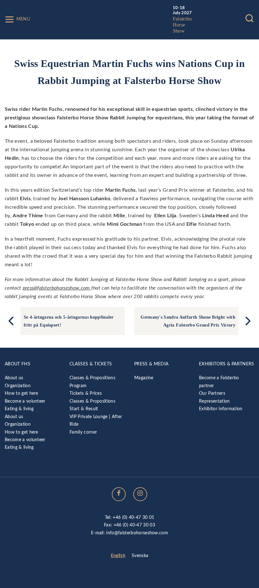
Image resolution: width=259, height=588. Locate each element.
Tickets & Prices (85, 393)
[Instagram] (140, 494)
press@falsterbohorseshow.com (57, 288)
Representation (214, 401)
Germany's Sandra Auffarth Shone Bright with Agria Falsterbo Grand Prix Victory (188, 321)
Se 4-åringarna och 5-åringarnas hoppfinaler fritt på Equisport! (69, 321)
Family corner (83, 432)
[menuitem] (118, 556)
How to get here (21, 393)
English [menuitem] (118, 556)
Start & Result (83, 408)
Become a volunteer (25, 401)
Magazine (144, 377)
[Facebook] (119, 494)
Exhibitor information (221, 408)
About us (14, 377)
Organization (18, 385)
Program (78, 385)
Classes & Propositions (92, 377)
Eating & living (19, 408)
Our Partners (212, 393)
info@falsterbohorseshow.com (137, 533)
